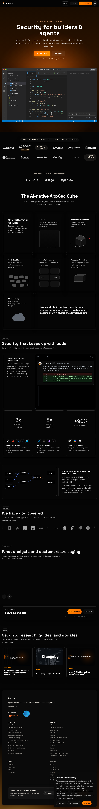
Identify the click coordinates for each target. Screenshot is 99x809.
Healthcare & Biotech (57, 743)
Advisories (11, 772)
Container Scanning (15, 732)
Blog (9, 769)
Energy (52, 745)
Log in (74, 3)
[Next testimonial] (9, 597)
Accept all (87, 803)
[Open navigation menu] (95, 3)
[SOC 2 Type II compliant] (26, 714)
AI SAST (10, 725)
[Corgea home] (18, 3)
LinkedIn (11, 707)
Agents (52, 735)
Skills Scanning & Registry (16, 748)
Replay (93, 69)
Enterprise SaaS (55, 740)
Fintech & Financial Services (59, 738)
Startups (53, 748)
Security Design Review (16, 753)
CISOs (52, 725)
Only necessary (74, 803)
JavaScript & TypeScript (58, 756)
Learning (11, 764)
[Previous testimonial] (4, 597)
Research (11, 767)
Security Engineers (56, 727)
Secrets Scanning (14, 738)
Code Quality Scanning (15, 735)
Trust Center (54, 769)
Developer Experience (15, 743)
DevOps (52, 732)
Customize (61, 803)
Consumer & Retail (56, 750)
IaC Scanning (12, 730)
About (52, 764)
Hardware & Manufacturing (59, 753)
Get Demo (58, 53)
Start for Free (85, 3)
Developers (54, 730)
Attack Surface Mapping (16, 745)
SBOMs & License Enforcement (18, 740)
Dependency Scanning (15, 727)
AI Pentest (11, 750)
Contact (53, 767)
